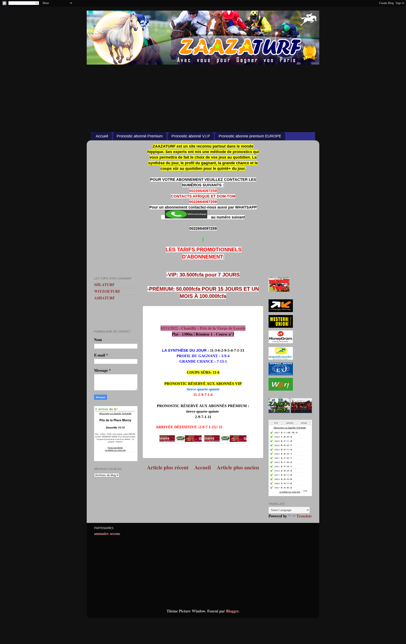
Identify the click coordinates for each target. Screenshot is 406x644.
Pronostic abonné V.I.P (190, 136)
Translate (304, 516)
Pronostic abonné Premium (140, 136)
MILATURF (104, 284)
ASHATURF (104, 298)
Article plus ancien (238, 467)
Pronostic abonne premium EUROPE (250, 136)
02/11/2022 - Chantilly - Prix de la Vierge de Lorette (203, 328)
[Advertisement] (203, 96)
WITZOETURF (107, 291)
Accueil (102, 136)
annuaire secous (107, 533)
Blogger (232, 611)
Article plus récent (167, 467)
